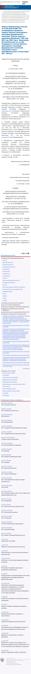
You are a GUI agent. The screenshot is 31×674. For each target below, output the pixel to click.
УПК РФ (5, 300)
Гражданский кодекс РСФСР (10, 377)
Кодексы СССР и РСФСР (9, 371)
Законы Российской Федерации (11, 304)
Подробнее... (26, 368)
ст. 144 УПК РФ (5, 612)
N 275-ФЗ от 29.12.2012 (6, 431)
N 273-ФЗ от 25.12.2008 (6, 443)
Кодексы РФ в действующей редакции (13, 258)
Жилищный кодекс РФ (9, 282)
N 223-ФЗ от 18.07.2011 (6, 491)
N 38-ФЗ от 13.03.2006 (6, 449)
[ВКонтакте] (23, 253)
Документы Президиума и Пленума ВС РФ (14, 314)
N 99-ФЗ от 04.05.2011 (6, 477)
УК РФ (4, 298)
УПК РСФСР (6, 395)
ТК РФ (4, 293)
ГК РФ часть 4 (6, 275)
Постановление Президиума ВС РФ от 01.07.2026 (16, 355)
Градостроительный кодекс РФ (11, 280)
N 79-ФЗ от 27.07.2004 (6, 426)
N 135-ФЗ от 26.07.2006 (6, 472)
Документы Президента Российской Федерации (16, 306)
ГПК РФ (5, 278)
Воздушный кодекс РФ (9, 266)
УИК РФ (5, 296)
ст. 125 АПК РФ (4, 650)
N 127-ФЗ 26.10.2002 (6, 504)
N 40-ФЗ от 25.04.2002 (6, 414)
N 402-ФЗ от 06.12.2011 (6, 466)
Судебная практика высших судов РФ (13, 303)
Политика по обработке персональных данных (13, 664)
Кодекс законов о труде (9, 388)
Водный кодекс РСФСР (9, 373)
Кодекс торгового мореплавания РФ (12, 289)
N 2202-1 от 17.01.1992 (6, 498)
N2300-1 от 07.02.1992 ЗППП (8, 437)
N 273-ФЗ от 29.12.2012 (6, 420)
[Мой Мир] (28, 253)
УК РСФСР (5, 393)
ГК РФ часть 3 (6, 273)
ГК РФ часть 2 (6, 271)
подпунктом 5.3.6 (7, 111)
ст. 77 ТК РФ (4, 604)
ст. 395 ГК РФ (4, 550)
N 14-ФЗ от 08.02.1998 (6, 485)
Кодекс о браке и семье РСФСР (11, 390)
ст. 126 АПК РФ (4, 633)
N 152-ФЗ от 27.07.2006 (6, 510)
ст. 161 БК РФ (4, 596)
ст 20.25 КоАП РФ (5, 558)
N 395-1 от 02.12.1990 (6, 533)
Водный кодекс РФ (8, 264)
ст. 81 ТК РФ (4, 566)
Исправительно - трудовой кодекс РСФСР (14, 384)
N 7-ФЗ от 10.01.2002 (6, 454)
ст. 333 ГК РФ (4, 539)
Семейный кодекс (7, 291)
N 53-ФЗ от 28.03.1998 (6, 527)
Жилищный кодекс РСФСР (10, 379)
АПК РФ (5, 260)
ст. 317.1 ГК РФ (4, 545)
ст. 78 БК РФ (4, 573)
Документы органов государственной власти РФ (16, 312)
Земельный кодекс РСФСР (10, 382)
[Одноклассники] (27, 253)
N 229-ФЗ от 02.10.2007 (6, 521)
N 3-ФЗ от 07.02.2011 (6, 460)
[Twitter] (25, 253)
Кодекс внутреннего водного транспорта (14, 287)
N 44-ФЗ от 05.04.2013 (6, 516)
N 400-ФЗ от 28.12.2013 (6, 403)
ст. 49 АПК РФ (4, 640)
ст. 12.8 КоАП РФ (5, 583)
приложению (5, 137)
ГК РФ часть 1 (6, 269)
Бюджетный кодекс (8, 262)
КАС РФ (5, 284)
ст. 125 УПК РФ (4, 619)
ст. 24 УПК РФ (4, 625)
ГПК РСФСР (6, 375)
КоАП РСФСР (6, 386)
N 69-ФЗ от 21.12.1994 (6, 408)
